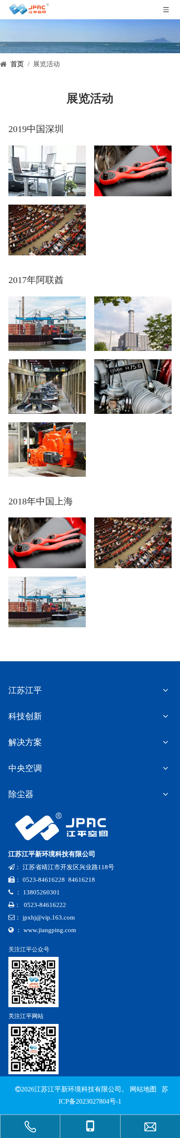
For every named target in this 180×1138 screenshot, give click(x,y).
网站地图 (143, 1089)
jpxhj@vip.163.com (49, 917)
